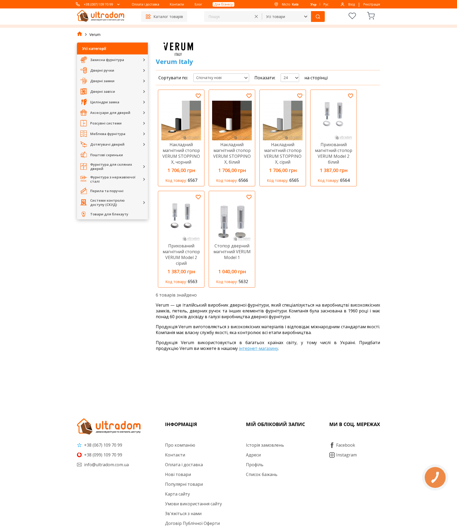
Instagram (346, 455)
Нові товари (178, 474)
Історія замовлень (265, 445)
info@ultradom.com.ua (106, 465)
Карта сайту (177, 494)
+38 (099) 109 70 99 (102, 455)
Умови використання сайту (193, 504)
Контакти (177, 4)
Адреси (253, 455)
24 (286, 77)
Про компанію (180, 445)
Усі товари (275, 16)
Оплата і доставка (145, 4)
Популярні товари (184, 484)
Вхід (351, 4)
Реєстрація (371, 4)
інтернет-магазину (258, 348)
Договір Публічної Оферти (192, 523)
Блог (198, 4)
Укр (313, 4)
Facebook (345, 445)
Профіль (254, 465)
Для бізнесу (223, 4)
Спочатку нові (209, 77)
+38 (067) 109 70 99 (98, 4)
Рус (325, 4)
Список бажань (261, 474)
